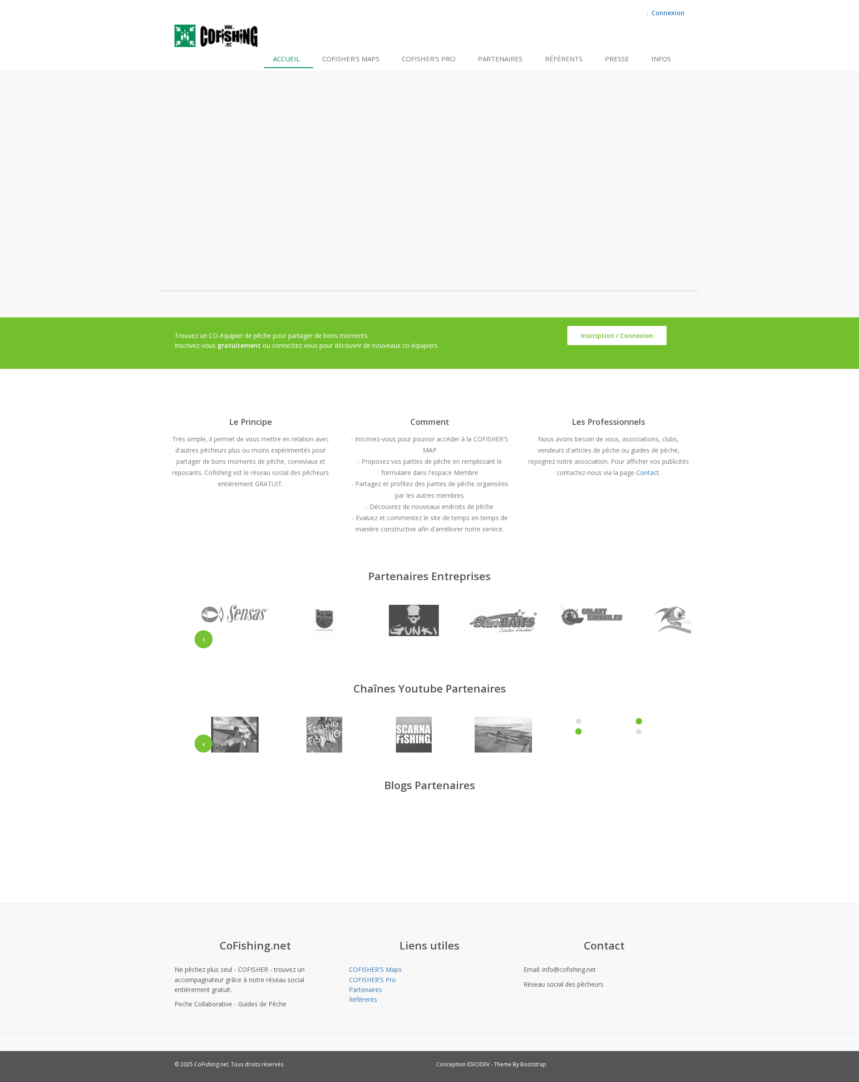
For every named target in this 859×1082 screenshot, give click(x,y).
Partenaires (500, 58)
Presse (617, 58)
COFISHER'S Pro (428, 58)
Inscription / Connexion (617, 335)
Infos (661, 58)
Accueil (286, 58)
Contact (647, 472)
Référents (564, 58)
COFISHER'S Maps (350, 58)
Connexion (668, 13)
